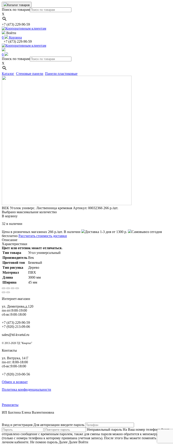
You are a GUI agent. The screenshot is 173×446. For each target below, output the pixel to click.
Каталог (8, 73)
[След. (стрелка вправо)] (8, 292)
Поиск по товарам (16, 9)
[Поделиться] (8, 288)
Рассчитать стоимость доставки (42, 236)
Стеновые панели (29, 73)
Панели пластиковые (61, 73)
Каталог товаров (18, 5)
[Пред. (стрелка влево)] (3, 292)
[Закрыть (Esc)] (3, 288)
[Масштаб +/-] (17, 288)
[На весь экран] (12, 288)
